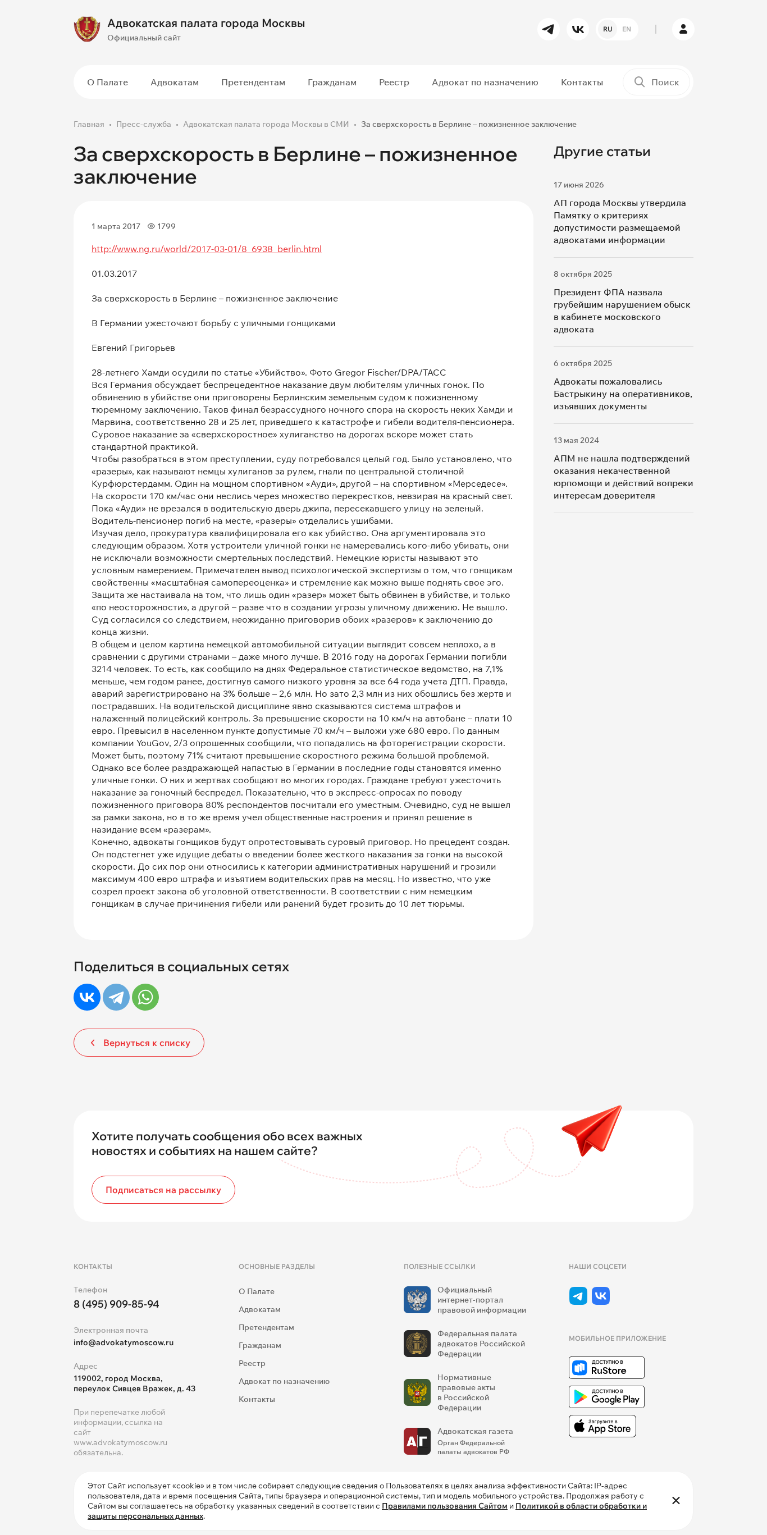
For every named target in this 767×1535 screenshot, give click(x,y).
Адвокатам (174, 82)
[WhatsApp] (145, 997)
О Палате (107, 82)
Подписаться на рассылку (163, 1189)
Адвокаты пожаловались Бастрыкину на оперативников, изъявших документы (623, 394)
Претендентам (253, 82)
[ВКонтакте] (87, 997)
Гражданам (332, 82)
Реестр (394, 82)
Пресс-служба (143, 124)
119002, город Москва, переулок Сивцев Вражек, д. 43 (134, 1383)
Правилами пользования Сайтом (445, 1506)
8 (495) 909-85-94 (116, 1304)
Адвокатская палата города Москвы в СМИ (266, 124)
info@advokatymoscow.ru (124, 1342)
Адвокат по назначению (485, 82)
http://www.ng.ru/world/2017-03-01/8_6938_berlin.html (207, 248)
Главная (89, 124)
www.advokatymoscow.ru (120, 1442)
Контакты (582, 82)
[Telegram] (116, 997)
